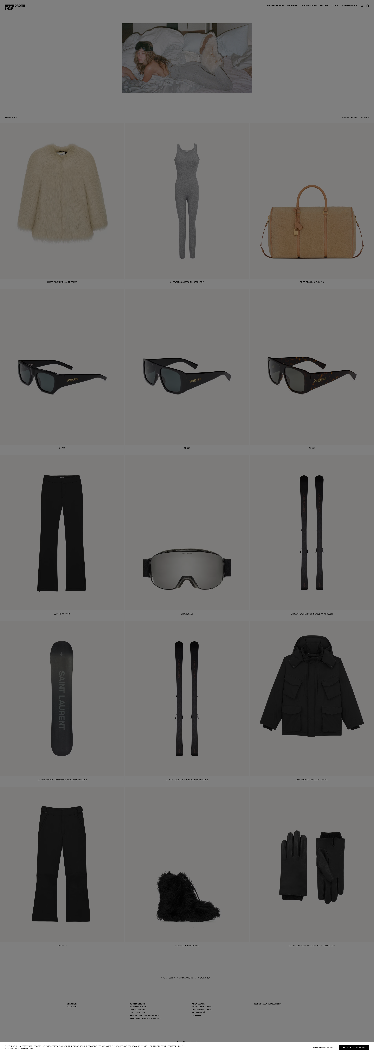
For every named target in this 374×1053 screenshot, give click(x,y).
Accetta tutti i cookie (354, 1047)
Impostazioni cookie (323, 1047)
